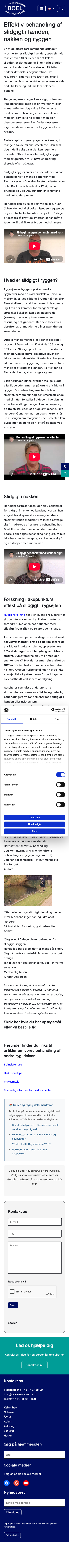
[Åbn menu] (42, 8)
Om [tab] (57, 719)
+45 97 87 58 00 (32, 1389)
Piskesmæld (12, 1081)
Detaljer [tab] (34, 719)
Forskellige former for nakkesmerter (28, 1090)
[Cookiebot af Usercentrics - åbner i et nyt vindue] (51, 710)
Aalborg (9, 1426)
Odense (9, 1412)
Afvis (34, 831)
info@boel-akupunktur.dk (20, 1394)
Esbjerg (9, 1430)
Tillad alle (34, 817)
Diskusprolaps (13, 1073)
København (11, 1407)
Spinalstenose (13, 1064)
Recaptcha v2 (17, 1281)
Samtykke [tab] (12, 719)
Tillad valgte (34, 824)
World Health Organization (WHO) (31, 1144)
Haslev (8, 1435)
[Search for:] (61, 8)
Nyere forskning (14, 614)
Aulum (8, 1421)
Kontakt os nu (34, 1365)
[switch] (60, 784)
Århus (7, 1416)
